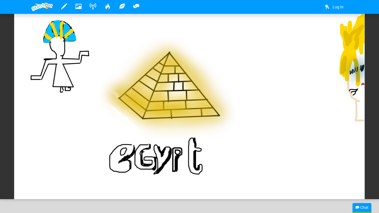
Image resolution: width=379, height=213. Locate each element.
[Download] (326, 26)
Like (42, 189)
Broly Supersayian (65, 178)
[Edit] (311, 26)
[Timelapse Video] (340, 26)
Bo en (113, 178)
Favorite (76, 189)
